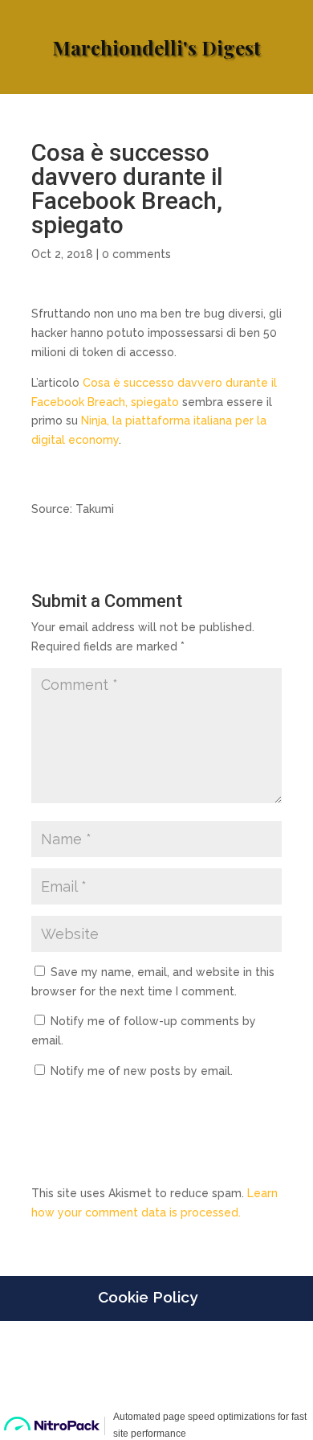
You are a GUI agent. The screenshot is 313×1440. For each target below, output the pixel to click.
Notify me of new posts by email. (142, 1071)
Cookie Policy (147, 1297)
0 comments (136, 254)
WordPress (156, 1389)
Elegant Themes (154, 1370)
